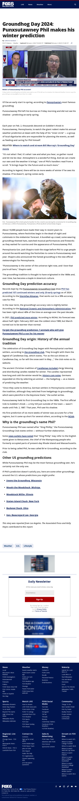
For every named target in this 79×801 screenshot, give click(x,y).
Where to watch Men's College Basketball (67, 759)
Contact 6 (45, 670)
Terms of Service (41, 611)
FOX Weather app (28, 681)
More (49, 4)
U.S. (18, 546)
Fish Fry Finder (66, 709)
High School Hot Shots (7, 715)
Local (4, 670)
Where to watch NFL (69, 739)
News (5, 667)
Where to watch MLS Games (69, 775)
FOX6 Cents (46, 673)
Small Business (47, 682)
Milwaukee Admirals (9, 721)
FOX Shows (26, 727)
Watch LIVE (27, 701)
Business (45, 680)
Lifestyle (28, 546)
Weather (15, 43)
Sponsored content (48, 747)
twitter (60, 786)
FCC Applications (27, 756)
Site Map (5, 696)
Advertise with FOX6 (48, 742)
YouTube (45, 707)
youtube (71, 786)
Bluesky (44, 719)
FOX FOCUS (46, 744)
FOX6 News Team (28, 746)
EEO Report (26, 751)
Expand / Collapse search (75, 4)
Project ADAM (66, 714)
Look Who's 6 (66, 674)
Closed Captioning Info (28, 759)
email (75, 786)
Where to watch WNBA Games (67, 770)
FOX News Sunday (28, 724)
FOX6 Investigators (8, 677)
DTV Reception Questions (27, 764)
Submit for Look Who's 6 (67, 671)
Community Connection (65, 718)
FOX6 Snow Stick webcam (27, 692)
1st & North (6, 709)
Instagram (45, 712)
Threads (44, 717)
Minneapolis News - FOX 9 (9, 744)
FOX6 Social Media (47, 702)
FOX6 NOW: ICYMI (28, 709)
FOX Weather (26, 684)
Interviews (65, 682)
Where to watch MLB (69, 746)
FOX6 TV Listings (27, 712)
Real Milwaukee (67, 677)
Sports (5, 701)
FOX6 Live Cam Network (27, 678)
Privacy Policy (41, 609)
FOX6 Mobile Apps (28, 744)
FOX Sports (26, 719)
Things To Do (66, 704)
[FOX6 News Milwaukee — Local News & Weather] (9, 4)
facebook (56, 786)
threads (68, 786)
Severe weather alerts (29, 670)
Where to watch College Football (67, 743)
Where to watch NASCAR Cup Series (68, 749)
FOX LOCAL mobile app (8, 690)
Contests (25, 737)
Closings (25, 686)
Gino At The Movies (68, 687)
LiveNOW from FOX (28, 714)
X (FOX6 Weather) (48, 728)
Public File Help (27, 753)
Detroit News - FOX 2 (9, 748)
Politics (4, 684)
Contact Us (27, 734)
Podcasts (5, 682)
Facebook (45, 709)
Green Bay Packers (8, 707)
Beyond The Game (8, 712)
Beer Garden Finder (68, 707)
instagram (64, 786)
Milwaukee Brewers (9, 704)
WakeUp (65, 667)
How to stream (27, 704)
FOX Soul (25, 722)
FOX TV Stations (7, 43)
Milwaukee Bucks (8, 719)
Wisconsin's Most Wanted (8, 673)
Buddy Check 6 (67, 712)
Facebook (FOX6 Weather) (47, 725)
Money (45, 667)
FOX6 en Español (8, 694)
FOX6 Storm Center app (28, 673)
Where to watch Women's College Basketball (67, 765)
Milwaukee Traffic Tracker (68, 690)
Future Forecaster (28, 689)
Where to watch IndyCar (67, 754)
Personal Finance (47, 678)
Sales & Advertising (47, 735)
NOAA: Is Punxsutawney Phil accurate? (16, 90)
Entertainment (7, 679)
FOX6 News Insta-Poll (9, 687)
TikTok (44, 714)
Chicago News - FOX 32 (9, 740)
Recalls (44, 675)
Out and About (66, 679)
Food (63, 684)
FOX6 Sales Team (48, 739)
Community (67, 701)
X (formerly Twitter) (48, 722)
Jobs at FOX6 (26, 748)
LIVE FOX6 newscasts (29, 707)
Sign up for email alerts (27, 740)
